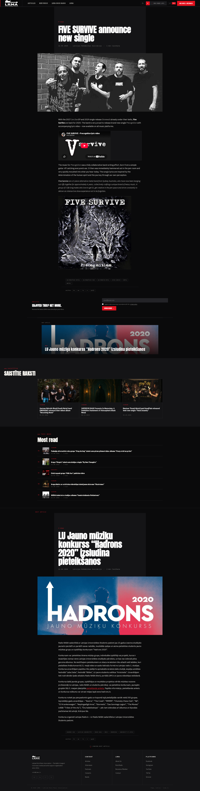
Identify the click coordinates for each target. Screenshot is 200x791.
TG (83, 290)
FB (74, 290)
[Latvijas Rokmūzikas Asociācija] (13, 3)
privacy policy (133, 304)
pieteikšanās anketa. (95, 688)
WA (78, 290)
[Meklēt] (143, 3)
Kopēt (92, 290)
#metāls (69, 283)
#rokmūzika (114, 732)
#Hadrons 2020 (71, 732)
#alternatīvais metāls (73, 280)
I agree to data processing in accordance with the (120, 304)
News (62, 22)
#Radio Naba (98, 732)
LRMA (71, 3)
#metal (125, 280)
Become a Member (186, 3)
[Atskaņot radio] (148, 3)
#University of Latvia (126, 732)
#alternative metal (103, 280)
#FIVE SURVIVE (116, 280)
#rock (106, 732)
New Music (43, 3)
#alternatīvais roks (89, 280)
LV (170, 3)
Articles (32, 3)
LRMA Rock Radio (59, 3)
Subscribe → (109, 308)
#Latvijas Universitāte (85, 732)
